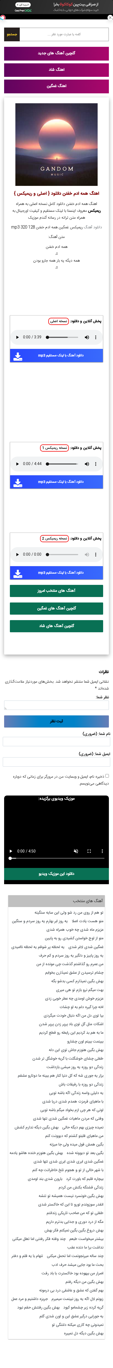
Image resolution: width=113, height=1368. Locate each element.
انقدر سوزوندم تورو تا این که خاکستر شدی (70, 1204)
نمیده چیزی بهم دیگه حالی (82, 1127)
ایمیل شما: (102, 754)
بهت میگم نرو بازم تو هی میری (79, 990)
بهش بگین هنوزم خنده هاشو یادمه (36, 1153)
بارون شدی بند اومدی (45, 1179)
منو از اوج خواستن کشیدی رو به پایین (74, 938)
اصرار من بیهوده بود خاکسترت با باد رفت (72, 1273)
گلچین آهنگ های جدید (56, 53)
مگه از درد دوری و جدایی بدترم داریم (74, 1222)
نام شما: (104, 734)
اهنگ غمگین (56, 86)
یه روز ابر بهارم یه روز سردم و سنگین (40, 921)
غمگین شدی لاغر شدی (85, 947)
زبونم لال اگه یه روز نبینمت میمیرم (77, 1299)
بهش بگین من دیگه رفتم (84, 1282)
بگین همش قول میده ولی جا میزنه (76, 1144)
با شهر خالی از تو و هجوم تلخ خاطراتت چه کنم (67, 1170)
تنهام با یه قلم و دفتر (27, 1256)
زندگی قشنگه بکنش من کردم (81, 1187)
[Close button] (110, 17)
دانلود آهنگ (93, 227)
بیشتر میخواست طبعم (86, 1239)
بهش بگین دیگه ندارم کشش (36, 1127)
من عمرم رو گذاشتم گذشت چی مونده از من (69, 964)
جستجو (12, 34)
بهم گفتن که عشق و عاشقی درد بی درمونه (71, 1290)
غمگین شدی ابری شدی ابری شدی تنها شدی (68, 1161)
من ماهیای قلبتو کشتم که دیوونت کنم (74, 1136)
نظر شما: (102, 697)
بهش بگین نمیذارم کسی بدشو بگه (77, 981)
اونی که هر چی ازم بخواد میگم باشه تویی (71, 1110)
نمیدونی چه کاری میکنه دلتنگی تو (77, 1325)
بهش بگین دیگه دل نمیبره (83, 1333)
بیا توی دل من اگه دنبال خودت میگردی (73, 1016)
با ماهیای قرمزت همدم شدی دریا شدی (72, 1101)
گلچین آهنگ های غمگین (56, 608)
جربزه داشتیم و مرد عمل (29, 1299)
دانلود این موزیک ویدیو (56, 874)
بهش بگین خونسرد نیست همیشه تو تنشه (71, 1196)
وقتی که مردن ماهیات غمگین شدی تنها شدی (68, 1118)
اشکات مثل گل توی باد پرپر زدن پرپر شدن (71, 1024)
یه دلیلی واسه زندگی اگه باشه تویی (76, 1093)
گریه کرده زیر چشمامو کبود (83, 1307)
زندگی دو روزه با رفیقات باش (81, 1084)
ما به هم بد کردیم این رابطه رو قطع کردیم (71, 1033)
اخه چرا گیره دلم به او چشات (81, 1007)
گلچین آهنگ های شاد (56, 626)
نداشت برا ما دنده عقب (85, 1247)
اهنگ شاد (56, 70)
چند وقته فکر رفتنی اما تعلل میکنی (39, 1239)
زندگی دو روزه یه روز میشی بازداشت (75, 1067)
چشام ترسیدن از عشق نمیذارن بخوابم (74, 973)
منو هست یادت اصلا (87, 921)
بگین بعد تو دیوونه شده (85, 1153)
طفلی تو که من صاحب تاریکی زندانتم (75, 1213)
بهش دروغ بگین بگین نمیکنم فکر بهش (73, 1230)
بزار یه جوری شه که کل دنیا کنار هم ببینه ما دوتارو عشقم (60, 1076)
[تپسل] (2, 17)
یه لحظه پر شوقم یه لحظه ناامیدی (37, 947)
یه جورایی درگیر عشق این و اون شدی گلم (71, 1316)
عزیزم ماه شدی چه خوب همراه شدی (74, 930)
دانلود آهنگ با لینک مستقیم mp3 (61, 355)
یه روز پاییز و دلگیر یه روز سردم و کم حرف (71, 955)
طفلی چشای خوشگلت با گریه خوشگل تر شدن (67, 1058)
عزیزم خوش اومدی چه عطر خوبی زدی (74, 998)
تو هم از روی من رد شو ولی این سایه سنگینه (69, 913)
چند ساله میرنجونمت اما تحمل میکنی (75, 1256)
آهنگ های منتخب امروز (56, 591)
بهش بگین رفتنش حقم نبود (38, 1307)
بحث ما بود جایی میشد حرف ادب (77, 1265)
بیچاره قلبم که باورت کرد (84, 1179)
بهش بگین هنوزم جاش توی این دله (76, 1050)
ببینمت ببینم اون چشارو (85, 1041)
